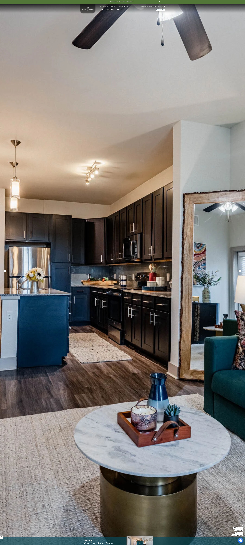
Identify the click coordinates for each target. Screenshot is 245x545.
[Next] (240, 271)
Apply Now (144, 6)
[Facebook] (162, 6)
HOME (101, 9)
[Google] (164, 6)
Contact (159, 6)
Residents (151, 6)
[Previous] (5, 271)
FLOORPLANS (109, 9)
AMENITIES (119, 9)
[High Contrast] (1, 537)
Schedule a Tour (160, 9)
